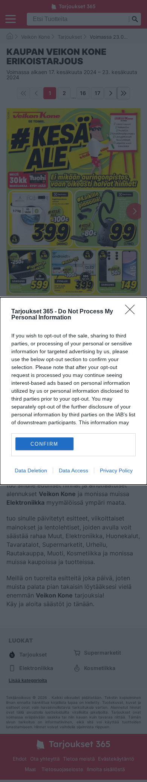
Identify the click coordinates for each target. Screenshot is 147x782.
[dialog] (73, 391)
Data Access (73, 470)
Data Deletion (31, 470)
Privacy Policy (116, 470)
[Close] (132, 312)
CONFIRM (44, 444)
